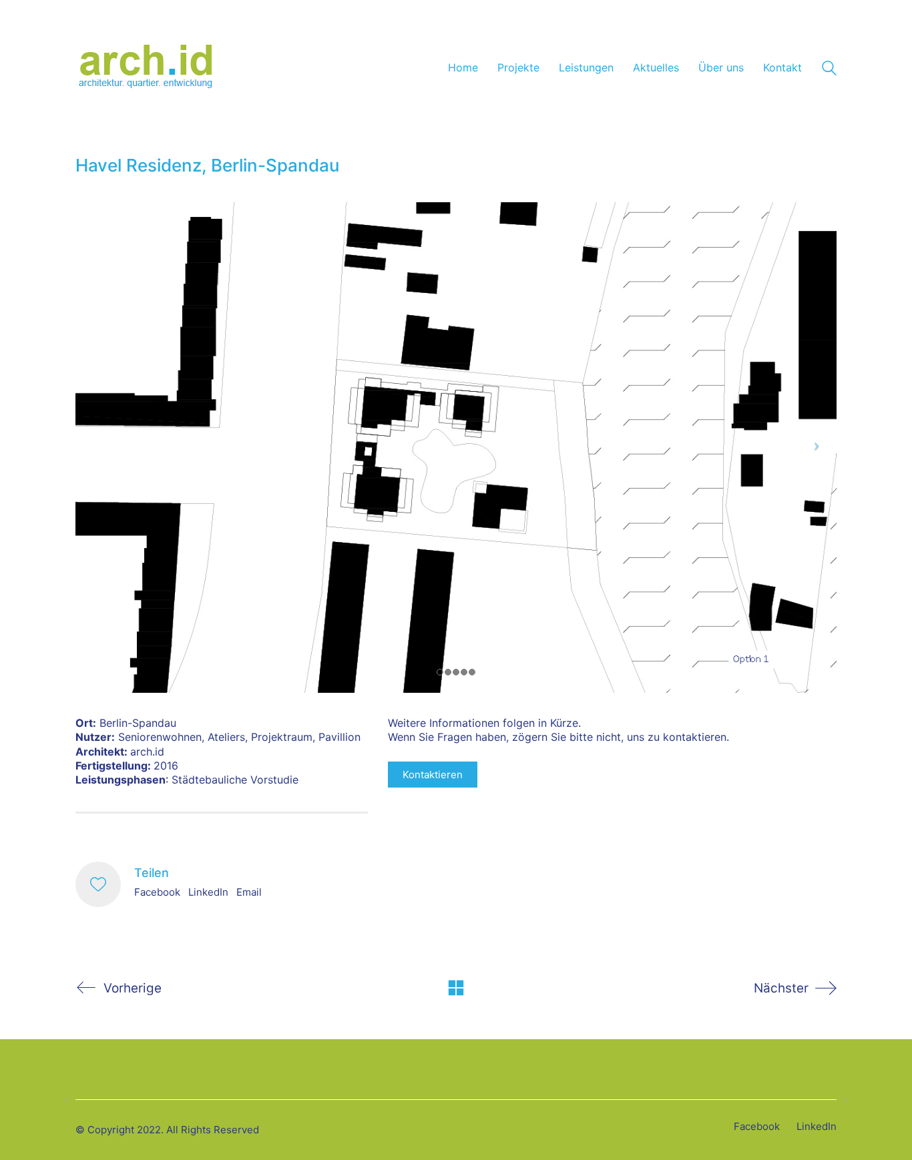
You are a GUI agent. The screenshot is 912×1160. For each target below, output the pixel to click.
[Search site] (829, 70)
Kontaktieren (433, 774)
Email (249, 892)
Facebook (157, 892)
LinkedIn (208, 892)
